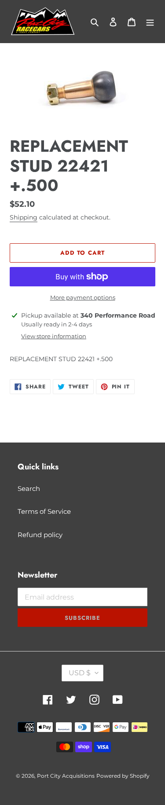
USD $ (80, 673)
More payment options (82, 297)
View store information (53, 336)
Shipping (23, 217)
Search (29, 488)
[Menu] (150, 21)
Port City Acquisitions (66, 775)
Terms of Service (44, 511)
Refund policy (40, 535)
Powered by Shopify (123, 775)
